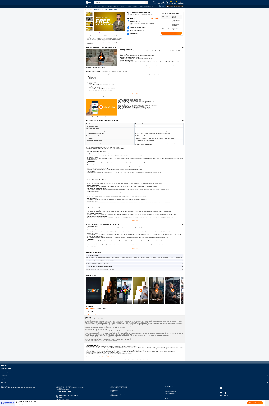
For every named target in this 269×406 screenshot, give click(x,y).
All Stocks (107, 314)
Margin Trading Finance (99, 314)
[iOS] (225, 393)
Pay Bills (130, 7)
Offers (135, 7)
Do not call (170, 6)
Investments (116, 7)
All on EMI (98, 7)
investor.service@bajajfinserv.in (64, 389)
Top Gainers (112, 314)
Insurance (124, 7)
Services (140, 7)
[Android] (221, 393)
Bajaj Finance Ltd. (168, 389)
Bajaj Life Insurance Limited (169, 393)
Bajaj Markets (167, 395)
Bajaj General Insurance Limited (170, 391)
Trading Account (89, 314)
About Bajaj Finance (149, 7)
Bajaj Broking (167, 398)
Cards (110, 7)
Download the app (179, 6)
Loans (93, 7)
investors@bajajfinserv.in (117, 391)
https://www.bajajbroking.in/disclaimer (109, 356)
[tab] (88, 10)
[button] (267, 403)
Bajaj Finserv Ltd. (168, 388)
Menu (88, 6)
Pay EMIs (163, 6)
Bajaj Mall (105, 7)
